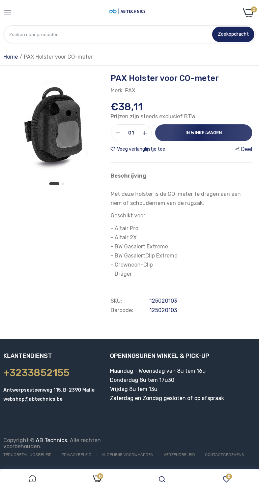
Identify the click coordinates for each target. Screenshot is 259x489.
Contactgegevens (224, 454)
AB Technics (51, 440)
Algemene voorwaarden (127, 454)
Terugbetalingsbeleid (27, 454)
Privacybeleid (76, 454)
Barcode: (122, 310)
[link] (32, 479)
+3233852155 (36, 373)
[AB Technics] (127, 12)
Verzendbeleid (179, 454)
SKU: (116, 301)
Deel (246, 149)
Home (10, 57)
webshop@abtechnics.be (32, 399)
